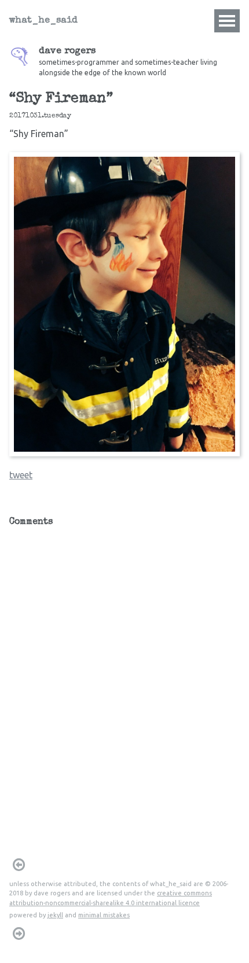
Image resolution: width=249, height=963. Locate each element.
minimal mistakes (104, 915)
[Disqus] (124, 678)
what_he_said (43, 20)
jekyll (55, 915)
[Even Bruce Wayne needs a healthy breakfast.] (18, 933)
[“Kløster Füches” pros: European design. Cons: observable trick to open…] (18, 865)
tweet (20, 475)
